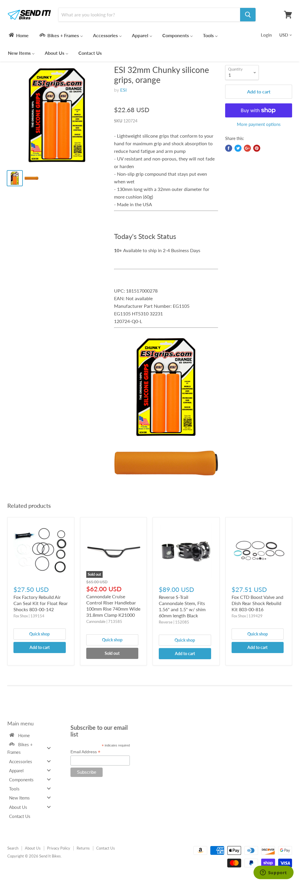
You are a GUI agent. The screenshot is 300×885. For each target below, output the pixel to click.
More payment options (259, 124)
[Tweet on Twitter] (238, 148)
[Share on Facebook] (228, 148)
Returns (83, 848)
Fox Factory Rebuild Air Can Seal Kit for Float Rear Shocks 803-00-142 (40, 603)
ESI (123, 90)
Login (266, 34)
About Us (33, 848)
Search (12, 848)
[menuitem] (18, 35)
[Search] (248, 14)
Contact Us (105, 848)
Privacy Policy (58, 848)
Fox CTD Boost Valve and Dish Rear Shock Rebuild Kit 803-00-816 (257, 603)
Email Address (85, 752)
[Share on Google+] (247, 148)
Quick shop (39, 633)
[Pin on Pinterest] (256, 148)
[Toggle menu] (49, 748)
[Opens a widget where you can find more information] (273, 873)
